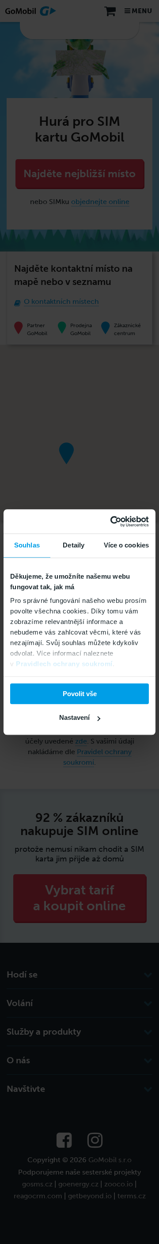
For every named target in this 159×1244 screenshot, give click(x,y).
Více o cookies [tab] (126, 545)
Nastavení (74, 717)
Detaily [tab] (73, 545)
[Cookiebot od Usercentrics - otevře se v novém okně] (112, 521)
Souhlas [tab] (27, 545)
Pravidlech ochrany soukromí (64, 664)
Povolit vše (80, 693)
